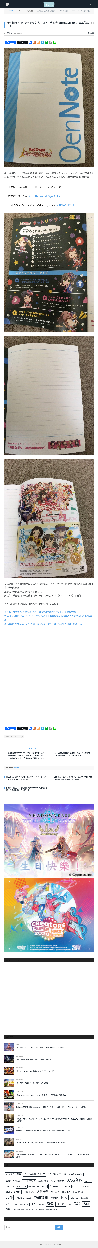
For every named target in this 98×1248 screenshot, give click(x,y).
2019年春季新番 (13, 1181)
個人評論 (66, 1191)
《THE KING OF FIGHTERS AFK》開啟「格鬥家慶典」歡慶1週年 (41, 1095)
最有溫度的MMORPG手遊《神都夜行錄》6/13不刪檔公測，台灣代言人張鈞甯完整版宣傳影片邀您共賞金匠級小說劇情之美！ (26, 755)
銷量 (8, 1209)
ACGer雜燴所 (57, 1180)
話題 (77, 1203)
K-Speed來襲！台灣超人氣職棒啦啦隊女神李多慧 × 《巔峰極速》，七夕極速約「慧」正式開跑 (51, 1107)
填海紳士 (9, 33)
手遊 (33, 1204)
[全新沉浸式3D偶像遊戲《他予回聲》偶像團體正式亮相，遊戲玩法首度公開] (9, 1130)
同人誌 (74, 1197)
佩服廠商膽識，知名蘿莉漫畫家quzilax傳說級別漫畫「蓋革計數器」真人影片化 (26, 788)
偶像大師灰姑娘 (78, 1192)
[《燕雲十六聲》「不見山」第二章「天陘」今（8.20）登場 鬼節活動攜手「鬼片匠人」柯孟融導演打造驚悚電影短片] (9, 1118)
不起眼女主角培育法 (13, 1192)
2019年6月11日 (65, 205)
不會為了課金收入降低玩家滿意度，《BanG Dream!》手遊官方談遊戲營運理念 (42, 611)
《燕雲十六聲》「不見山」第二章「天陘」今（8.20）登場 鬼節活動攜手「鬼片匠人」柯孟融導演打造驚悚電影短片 (54, 1120)
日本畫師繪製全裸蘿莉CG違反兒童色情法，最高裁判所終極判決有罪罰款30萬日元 (26, 778)
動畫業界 (54, 1198)
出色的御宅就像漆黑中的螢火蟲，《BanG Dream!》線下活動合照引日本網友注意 (43, 623)
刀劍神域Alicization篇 (23, 1198)
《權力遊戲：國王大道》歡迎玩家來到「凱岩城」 (34, 1059)
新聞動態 (91, 33)
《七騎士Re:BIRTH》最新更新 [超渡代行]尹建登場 (35, 1071)
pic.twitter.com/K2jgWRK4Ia (44, 196)
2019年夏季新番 (76, 1174)
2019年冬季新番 (57, 1174)
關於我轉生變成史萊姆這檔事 (23, 1210)
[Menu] (7, 4)
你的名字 (55, 1191)
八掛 (21, 736)
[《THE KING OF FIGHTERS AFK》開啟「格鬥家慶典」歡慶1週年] (9, 1094)
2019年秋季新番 (29, 1181)
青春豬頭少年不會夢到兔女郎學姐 (46, 1210)
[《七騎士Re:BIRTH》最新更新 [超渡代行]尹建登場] (9, 1071)
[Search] (91, 4)
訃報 (69, 1204)
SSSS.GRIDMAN (85, 1186)
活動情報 (41, 1204)
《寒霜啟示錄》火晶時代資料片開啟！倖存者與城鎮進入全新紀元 (40, 1047)
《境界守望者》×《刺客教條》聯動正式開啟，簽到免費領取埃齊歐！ (41, 1142)
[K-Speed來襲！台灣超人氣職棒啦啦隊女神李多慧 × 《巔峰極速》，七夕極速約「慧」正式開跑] (9, 1106)
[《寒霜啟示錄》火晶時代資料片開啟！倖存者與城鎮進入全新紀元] (9, 1047)
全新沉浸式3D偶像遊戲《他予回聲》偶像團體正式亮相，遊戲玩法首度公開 (43, 1130)
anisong (88, 1181)
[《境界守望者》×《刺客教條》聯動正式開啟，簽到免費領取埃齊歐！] (9, 1142)
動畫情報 (41, 1197)
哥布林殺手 (84, 1198)
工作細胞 (15, 1204)
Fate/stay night (33, 1187)
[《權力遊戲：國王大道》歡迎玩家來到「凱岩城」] (9, 1059)
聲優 (50, 1204)
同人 (64, 1197)
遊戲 (86, 1204)
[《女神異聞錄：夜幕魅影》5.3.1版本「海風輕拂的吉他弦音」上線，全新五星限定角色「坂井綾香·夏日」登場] (9, 1154)
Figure (54, 1186)
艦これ (60, 1204)
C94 (7, 1187)
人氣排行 (42, 1191)
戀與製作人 (24, 1204)
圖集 (7, 1204)
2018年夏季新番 (13, 1174)
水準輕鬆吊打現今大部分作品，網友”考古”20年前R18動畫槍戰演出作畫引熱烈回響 (72, 778)
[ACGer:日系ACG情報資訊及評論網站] (49, 4)
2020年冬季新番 (43, 1181)
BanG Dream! (11, 736)
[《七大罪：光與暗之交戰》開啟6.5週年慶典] (9, 1083)
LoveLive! (65, 1186)
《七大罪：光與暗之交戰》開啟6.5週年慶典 (32, 1083)
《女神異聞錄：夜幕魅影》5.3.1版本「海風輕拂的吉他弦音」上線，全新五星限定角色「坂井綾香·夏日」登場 (54, 1155)
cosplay (21, 1186)
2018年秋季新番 (34, 1174)
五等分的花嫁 (28, 1192)
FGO (44, 1186)
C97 (13, 1187)
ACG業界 (74, 1180)
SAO (74, 1187)
